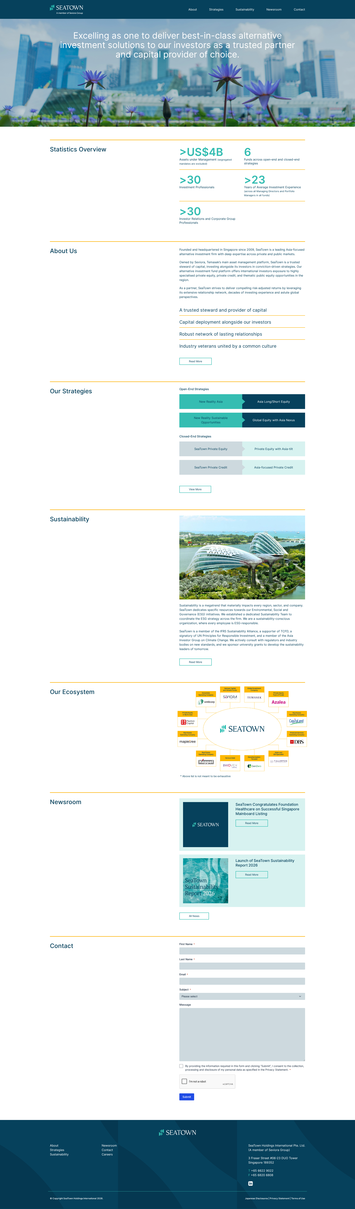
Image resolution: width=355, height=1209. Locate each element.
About (192, 9)
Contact (299, 9)
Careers (107, 1154)
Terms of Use (298, 1198)
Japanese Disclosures (256, 1198)
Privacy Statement (276, 1069)
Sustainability (245, 9)
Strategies (216, 9)
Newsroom (274, 9)
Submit (186, 1097)
